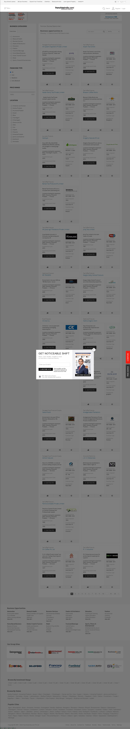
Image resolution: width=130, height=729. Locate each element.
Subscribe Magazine (83, 375)
